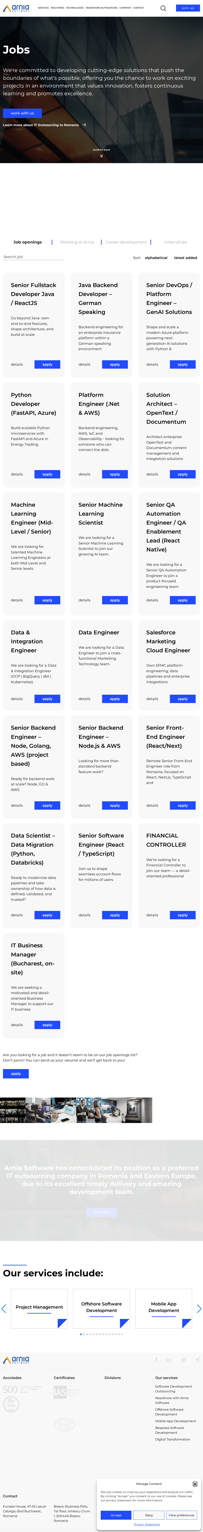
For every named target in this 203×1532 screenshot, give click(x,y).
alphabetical (156, 258)
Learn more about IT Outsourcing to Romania (41, 125)
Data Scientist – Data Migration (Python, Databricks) (33, 849)
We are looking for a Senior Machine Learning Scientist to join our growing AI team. (101, 546)
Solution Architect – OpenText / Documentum (166, 408)
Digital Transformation (172, 1448)
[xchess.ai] (126, 1432)
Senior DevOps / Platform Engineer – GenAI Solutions (169, 298)
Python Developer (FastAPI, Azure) (33, 404)
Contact (138, 7)
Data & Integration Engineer (27, 641)
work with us (22, 113)
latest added (185, 258)
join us (188, 8)
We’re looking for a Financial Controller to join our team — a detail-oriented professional (168, 868)
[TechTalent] (126, 1407)
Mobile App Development (175, 1429)
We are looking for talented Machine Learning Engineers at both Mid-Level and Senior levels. (31, 557)
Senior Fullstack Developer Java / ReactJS (33, 294)
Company (125, 7)
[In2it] (126, 1419)
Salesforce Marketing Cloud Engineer (168, 641)
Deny (149, 1515)
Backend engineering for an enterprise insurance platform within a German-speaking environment (101, 338)
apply (47, 364)
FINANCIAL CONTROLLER (166, 840)
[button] (195, 1484)
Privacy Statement (147, 1524)
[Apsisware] (126, 1397)
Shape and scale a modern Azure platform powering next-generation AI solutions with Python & (167, 338)
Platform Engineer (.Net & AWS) (99, 404)
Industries (57, 7)
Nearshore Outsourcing (102, 7)
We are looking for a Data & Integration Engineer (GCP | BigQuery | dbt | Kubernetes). (33, 673)
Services (43, 7)
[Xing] (197, 1368)
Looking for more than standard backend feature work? (99, 766)
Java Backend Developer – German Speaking (98, 298)
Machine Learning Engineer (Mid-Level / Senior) (32, 518)
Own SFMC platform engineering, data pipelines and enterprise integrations (168, 673)
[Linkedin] (168, 1368)
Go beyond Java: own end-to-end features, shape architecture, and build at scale (32, 326)
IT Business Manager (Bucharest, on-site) (33, 959)
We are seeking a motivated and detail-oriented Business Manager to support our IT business (32, 998)
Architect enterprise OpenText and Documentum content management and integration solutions (166, 448)
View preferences (182, 1515)
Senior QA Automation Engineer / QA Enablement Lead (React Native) (166, 527)
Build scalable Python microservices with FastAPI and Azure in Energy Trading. (30, 436)
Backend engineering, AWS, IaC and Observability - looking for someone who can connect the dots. (101, 439)
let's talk (101, 1220)
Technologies (75, 7)
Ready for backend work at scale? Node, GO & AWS (33, 784)
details (17, 364)
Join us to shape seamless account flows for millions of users (100, 874)
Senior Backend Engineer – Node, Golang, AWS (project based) (33, 745)
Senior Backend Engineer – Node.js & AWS (101, 736)
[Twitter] (183, 1368)
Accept (116, 1515)
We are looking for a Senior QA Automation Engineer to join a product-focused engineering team (166, 575)
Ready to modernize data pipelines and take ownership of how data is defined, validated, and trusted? (33, 889)
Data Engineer (99, 632)
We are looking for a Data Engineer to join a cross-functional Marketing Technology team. (101, 655)
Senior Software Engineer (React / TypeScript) (101, 844)
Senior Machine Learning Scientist (101, 513)
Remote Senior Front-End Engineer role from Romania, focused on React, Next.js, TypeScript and (169, 772)
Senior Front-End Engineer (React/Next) (165, 736)
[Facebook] (156, 1368)
